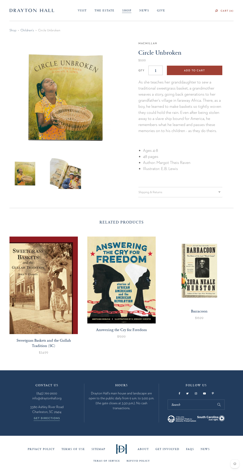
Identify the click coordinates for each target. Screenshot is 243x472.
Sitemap (98, 449)
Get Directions (47, 418)
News (144, 10)
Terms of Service (106, 460)
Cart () (227, 10)
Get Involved (167, 449)
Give (161, 10)
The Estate (104, 10)
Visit (82, 10)
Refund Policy (138, 460)
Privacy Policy (41, 449)
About (143, 449)
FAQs (190, 449)
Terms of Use (73, 449)
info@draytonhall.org (47, 398)
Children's (27, 30)
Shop (127, 10)
